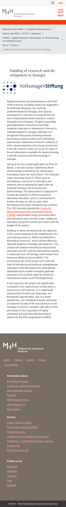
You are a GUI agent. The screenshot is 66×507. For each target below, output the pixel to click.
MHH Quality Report (18, 400)
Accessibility (11, 365)
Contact (30, 360)
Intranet (18, 360)
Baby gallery (14, 409)
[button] (61, 11)
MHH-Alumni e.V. (16, 404)
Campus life (13, 445)
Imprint (6, 360)
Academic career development (23, 386)
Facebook (12, 466)
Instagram (12, 471)
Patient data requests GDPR (22, 427)
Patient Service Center (19, 422)
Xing (9, 480)
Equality (11, 395)
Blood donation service (19, 390)
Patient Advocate (16, 432)
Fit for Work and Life (18, 450)
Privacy (42, 360)
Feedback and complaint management (28, 436)
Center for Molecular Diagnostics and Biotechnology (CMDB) (29, 211)
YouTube (12, 476)
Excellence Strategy (18, 381)
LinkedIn (11, 485)
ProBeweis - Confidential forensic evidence (30, 441)
